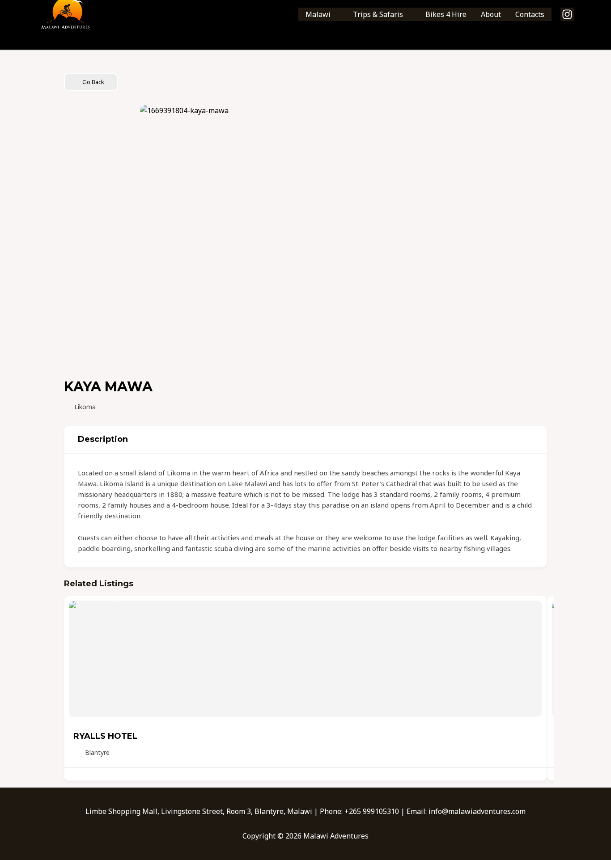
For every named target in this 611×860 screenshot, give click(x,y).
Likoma (85, 406)
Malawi (318, 14)
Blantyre (97, 752)
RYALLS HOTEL (105, 736)
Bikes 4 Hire (446, 14)
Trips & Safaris (378, 14)
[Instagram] (567, 14)
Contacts (529, 14)
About (491, 14)
